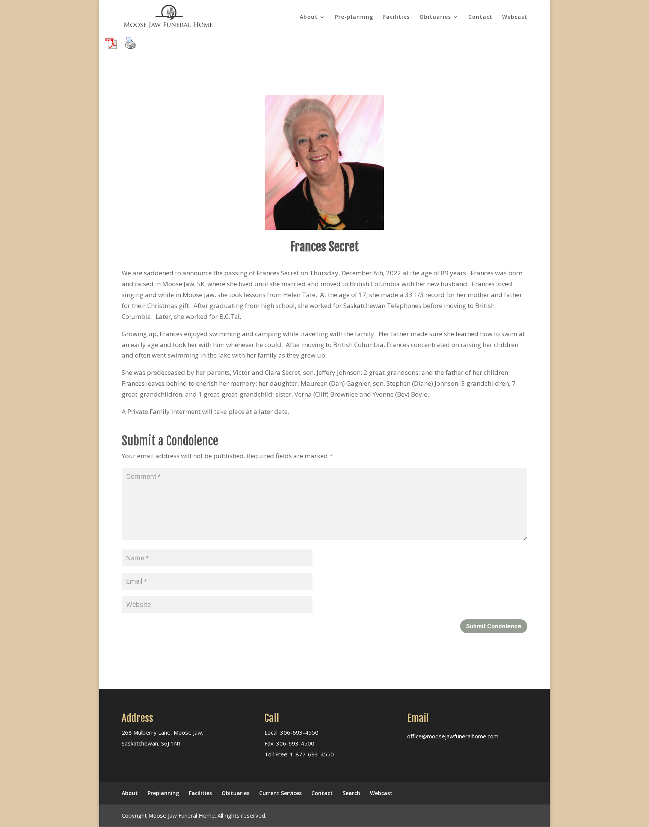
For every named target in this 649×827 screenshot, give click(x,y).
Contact (480, 17)
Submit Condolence (493, 626)
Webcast (514, 17)
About (309, 17)
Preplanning (163, 793)
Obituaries (435, 17)
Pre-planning (354, 17)
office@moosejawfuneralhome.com (452, 736)
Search (351, 793)
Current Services (280, 793)
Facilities (396, 17)
